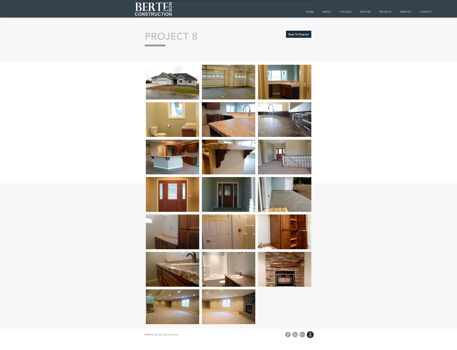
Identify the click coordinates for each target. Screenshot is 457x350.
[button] (172, 82)
